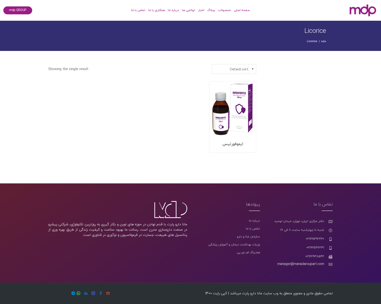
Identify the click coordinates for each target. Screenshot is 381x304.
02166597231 (315, 248)
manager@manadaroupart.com (300, 264)
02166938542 (314, 256)
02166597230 (315, 239)
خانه (323, 41)
